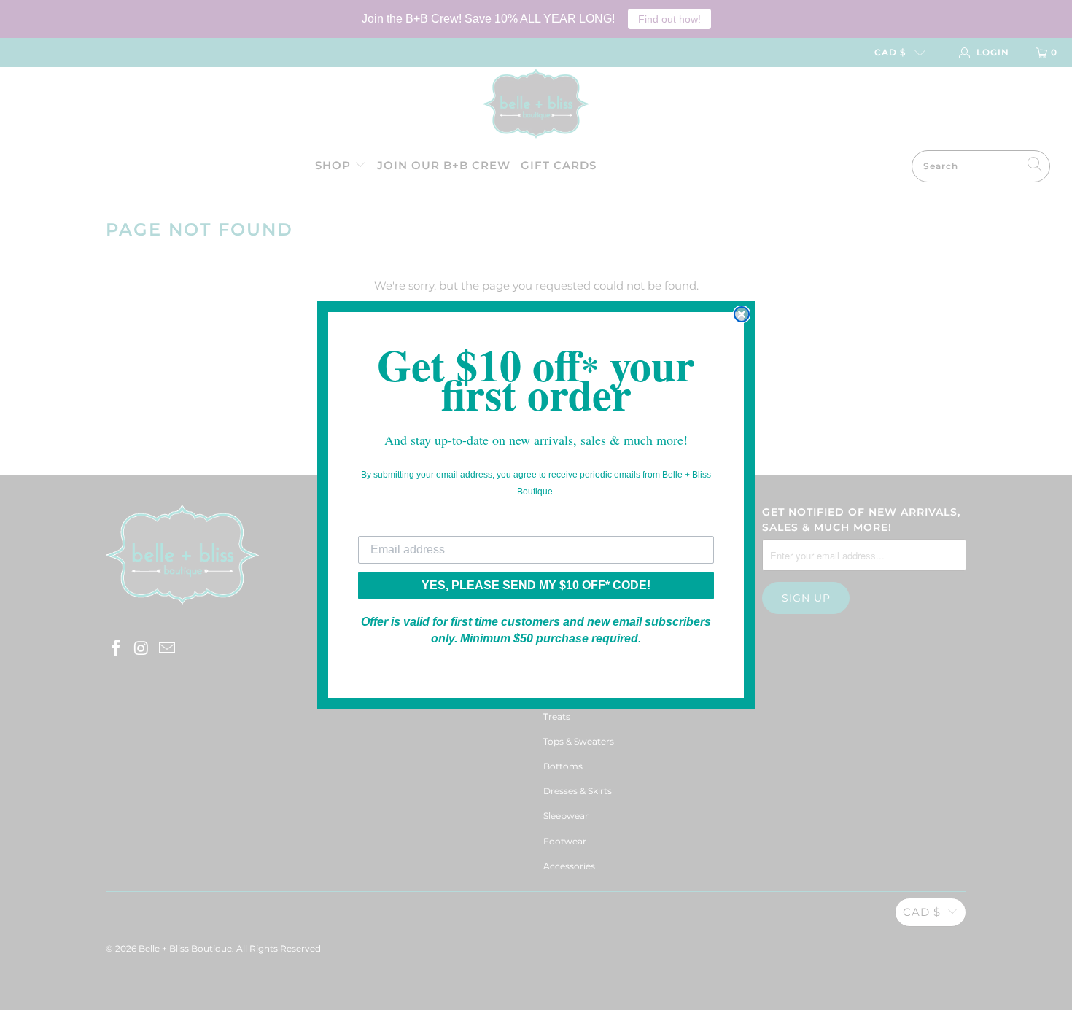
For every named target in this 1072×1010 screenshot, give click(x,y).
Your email (387, 524)
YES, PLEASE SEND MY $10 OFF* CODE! (536, 585)
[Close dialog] (741, 314)
